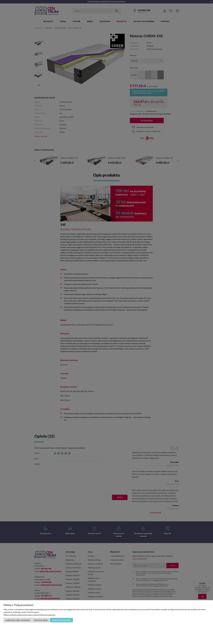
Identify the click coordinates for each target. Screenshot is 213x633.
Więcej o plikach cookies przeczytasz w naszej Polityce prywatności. (30, 615)
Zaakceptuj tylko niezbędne (17, 620)
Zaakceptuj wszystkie (61, 620)
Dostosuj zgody (41, 620)
